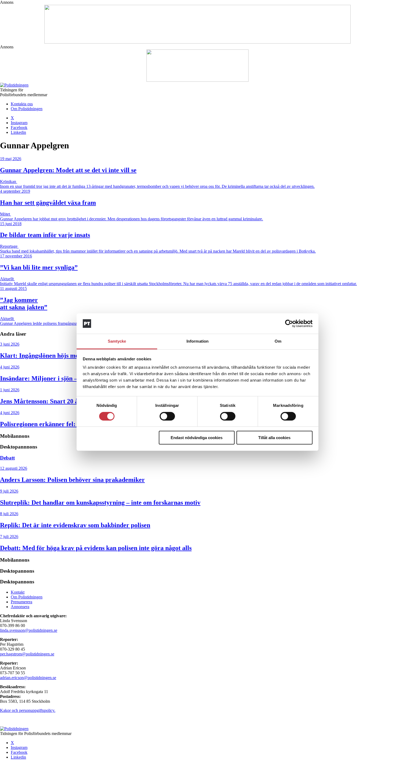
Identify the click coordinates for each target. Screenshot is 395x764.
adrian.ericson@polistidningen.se (28, 677)
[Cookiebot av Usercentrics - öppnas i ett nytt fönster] (289, 324)
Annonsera (20, 606)
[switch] (167, 416)
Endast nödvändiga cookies (196, 437)
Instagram (19, 122)
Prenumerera (21, 602)
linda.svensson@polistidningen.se (28, 630)
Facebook (19, 127)
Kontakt (17, 592)
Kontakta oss (22, 104)
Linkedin (18, 132)
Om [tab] (278, 341)
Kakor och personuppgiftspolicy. (27, 710)
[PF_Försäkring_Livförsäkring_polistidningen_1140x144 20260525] (197, 42)
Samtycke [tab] (117, 341)
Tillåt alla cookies (274, 437)
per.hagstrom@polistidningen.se (27, 654)
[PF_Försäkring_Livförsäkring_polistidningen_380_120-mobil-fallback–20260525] (197, 80)
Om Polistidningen (26, 108)
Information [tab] (197, 341)
